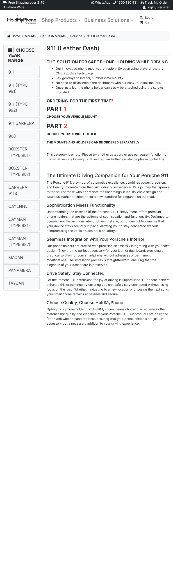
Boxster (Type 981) (19, 151)
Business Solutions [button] (106, 20)
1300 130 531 (127, 2)
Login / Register (158, 7)
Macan (15, 257)
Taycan (16, 283)
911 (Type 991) (18, 88)
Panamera (19, 270)
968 (12, 136)
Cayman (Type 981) (19, 222)
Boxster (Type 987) (19, 171)
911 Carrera (21, 123)
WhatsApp (102, 2)
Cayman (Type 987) (19, 241)
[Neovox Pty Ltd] (21, 19)
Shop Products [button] (59, 20)
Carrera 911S (17, 190)
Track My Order (156, 2)
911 (11, 71)
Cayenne (18, 206)
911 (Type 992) (18, 107)
